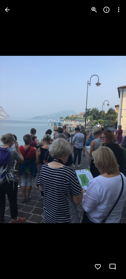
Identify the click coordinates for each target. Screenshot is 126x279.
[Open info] (106, 10)
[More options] (119, 10)
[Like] (98, 266)
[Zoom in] (94, 10)
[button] (17, 139)
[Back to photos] (7, 9)
